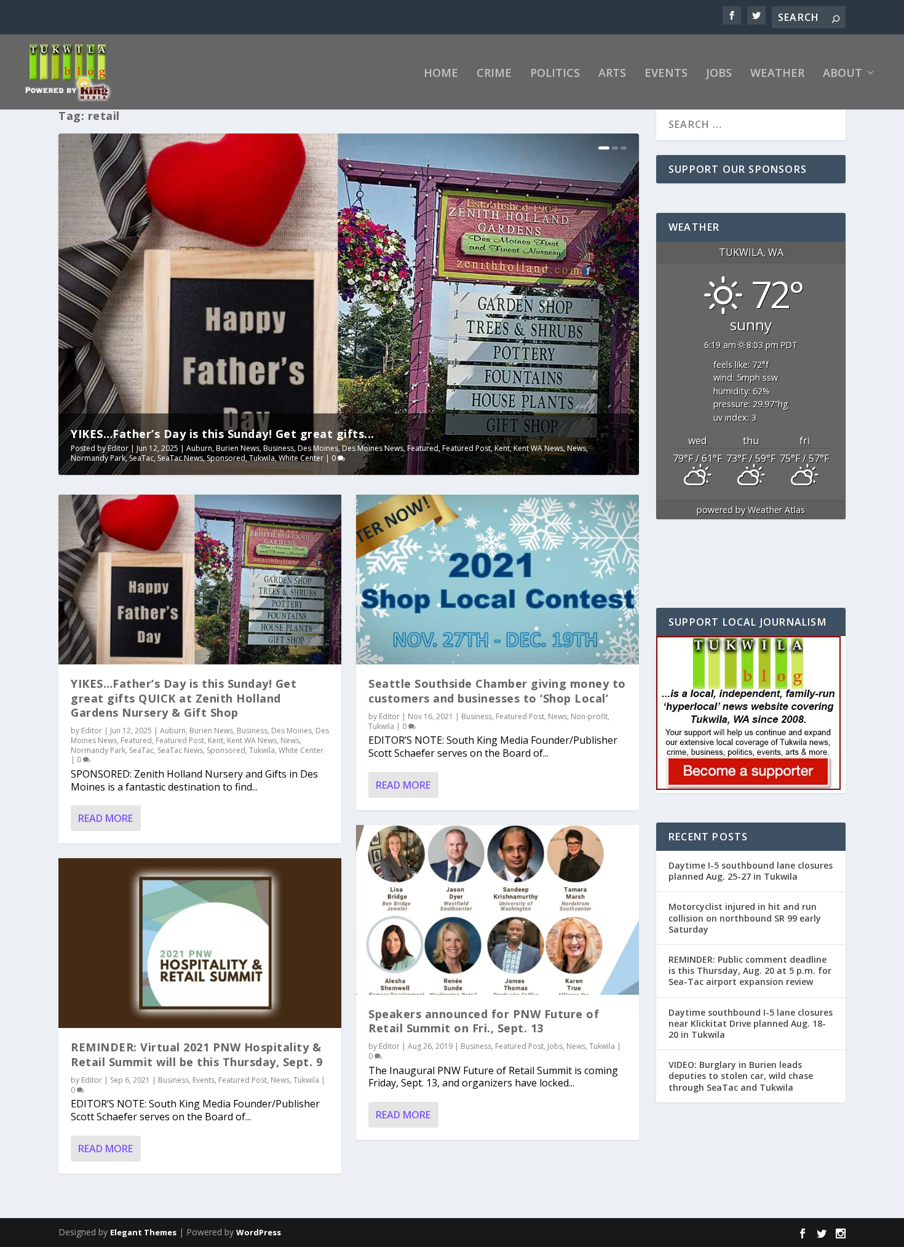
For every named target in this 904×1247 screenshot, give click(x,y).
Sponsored (226, 458)
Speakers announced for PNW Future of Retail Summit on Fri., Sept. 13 (483, 1020)
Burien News (238, 448)
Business (278, 448)
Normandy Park (98, 458)
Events (666, 74)
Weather (777, 74)
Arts (612, 74)
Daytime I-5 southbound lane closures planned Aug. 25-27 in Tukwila (750, 870)
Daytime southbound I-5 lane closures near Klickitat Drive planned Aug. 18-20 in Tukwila (750, 1023)
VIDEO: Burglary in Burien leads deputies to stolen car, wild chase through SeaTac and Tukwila (740, 1076)
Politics (555, 74)
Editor (118, 448)
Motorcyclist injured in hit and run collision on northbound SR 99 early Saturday (744, 917)
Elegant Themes (143, 1232)
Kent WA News (538, 448)
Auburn (199, 448)
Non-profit (589, 716)
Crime (494, 74)
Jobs (719, 74)
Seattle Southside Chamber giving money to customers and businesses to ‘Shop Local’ (497, 690)
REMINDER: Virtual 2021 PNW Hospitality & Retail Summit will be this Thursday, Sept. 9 (196, 1054)
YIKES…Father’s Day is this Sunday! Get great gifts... (223, 433)
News (576, 448)
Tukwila (262, 458)
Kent (502, 448)
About (842, 74)
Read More (105, 818)
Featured (422, 448)
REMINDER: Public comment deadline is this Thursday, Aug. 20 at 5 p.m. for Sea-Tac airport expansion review (749, 970)
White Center (301, 458)
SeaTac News (180, 458)
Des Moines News (372, 448)
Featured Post (466, 448)
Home (441, 74)
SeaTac (141, 458)
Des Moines (318, 448)
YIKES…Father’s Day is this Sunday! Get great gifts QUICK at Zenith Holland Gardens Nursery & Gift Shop (183, 698)
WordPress (258, 1232)
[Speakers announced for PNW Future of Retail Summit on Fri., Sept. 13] (497, 910)
